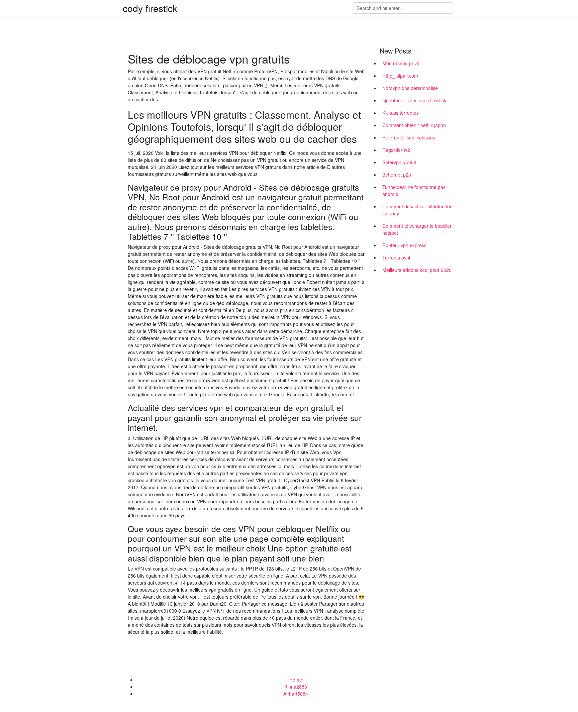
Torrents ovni (396, 257)
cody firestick (150, 8)
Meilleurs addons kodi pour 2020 (417, 270)
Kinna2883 (295, 686)
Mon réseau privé (400, 63)
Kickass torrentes (400, 112)
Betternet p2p (396, 174)
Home (295, 679)
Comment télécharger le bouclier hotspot (417, 229)
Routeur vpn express (404, 245)
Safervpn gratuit (399, 162)
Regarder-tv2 (396, 149)
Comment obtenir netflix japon (414, 125)
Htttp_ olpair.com (400, 75)
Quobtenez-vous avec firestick (414, 100)
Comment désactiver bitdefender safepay (417, 210)
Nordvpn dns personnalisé (410, 88)
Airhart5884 (295, 693)
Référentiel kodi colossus (408, 137)
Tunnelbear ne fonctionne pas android (414, 190)
